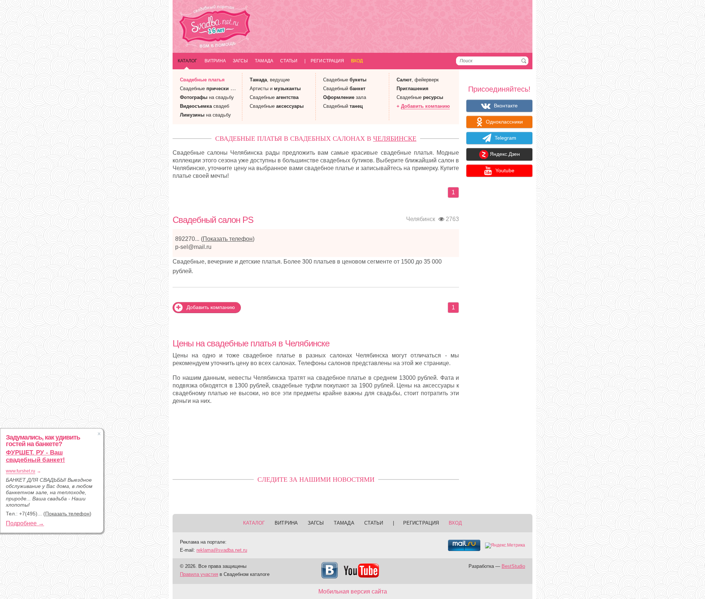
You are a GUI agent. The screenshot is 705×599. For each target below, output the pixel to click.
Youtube (504, 170)
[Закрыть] (99, 433)
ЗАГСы (240, 60)
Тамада (264, 60)
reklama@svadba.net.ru (221, 550)
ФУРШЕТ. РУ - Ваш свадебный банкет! (35, 456)
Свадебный (344, 88)
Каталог (188, 60)
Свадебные (202, 79)
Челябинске (394, 138)
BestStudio (513, 566)
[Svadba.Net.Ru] (215, 27)
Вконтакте (505, 106)
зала (344, 97)
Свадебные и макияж (215, 88)
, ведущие (270, 79)
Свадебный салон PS (213, 220)
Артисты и (275, 88)
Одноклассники (503, 122)
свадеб (204, 106)
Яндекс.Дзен (504, 154)
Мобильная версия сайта (352, 591)
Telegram (504, 138)
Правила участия (199, 574)
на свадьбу (207, 97)
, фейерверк (418, 79)
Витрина (215, 60)
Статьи (288, 60)
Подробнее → (25, 523)
